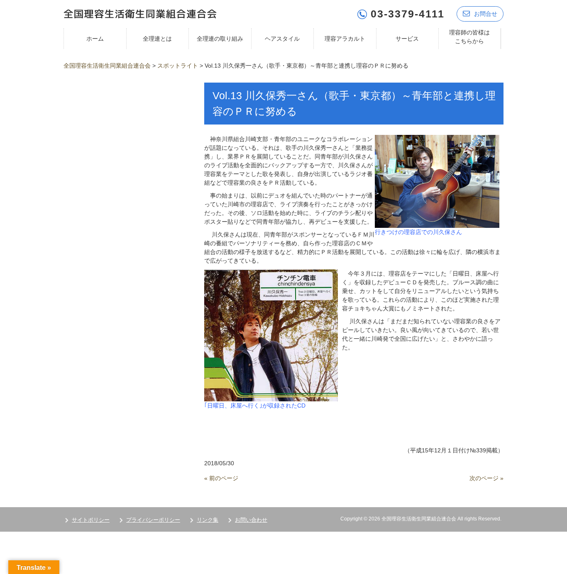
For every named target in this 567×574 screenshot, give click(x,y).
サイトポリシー (91, 520)
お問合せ (485, 13)
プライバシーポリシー (153, 520)
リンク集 (207, 520)
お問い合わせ (251, 520)
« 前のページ (221, 478)
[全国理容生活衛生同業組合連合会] (140, 13)
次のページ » (486, 478)
